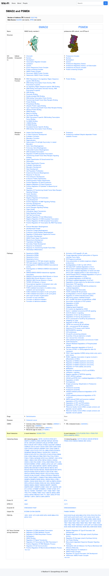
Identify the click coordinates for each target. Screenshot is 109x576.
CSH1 (47, 449)
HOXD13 (27, 462)
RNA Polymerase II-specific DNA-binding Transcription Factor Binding (43, 118)
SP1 (51, 487)
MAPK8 (55, 466)
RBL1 (58, 479)
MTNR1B (95, 439)
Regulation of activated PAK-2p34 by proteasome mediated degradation (81, 287)
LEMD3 (59, 464)
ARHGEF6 (39, 443)
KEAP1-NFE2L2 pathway (74, 376)
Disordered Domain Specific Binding (37, 127)
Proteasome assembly (73, 388)
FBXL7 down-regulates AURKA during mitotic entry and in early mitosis (84, 354)
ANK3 (39, 441)
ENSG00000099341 (70, 508)
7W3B (82, 523)
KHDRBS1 (32, 464)
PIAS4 (57, 473)
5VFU (85, 517)
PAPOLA (27, 473)
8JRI (85, 525)
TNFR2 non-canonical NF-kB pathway (77, 324)
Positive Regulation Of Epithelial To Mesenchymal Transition (41, 187)
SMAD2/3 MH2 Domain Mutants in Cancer (39, 280)
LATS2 (48, 464)
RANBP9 (33, 479)
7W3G (94, 523)
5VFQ (70, 517)
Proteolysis (69, 132)
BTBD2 (45, 445)
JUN (59, 462)
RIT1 (44, 481)
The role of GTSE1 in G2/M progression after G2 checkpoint (81, 350)
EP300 (54, 454)
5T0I (95, 515)
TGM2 (49, 491)
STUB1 (54, 489)
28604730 (48, 428)
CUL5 (32, 450)
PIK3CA (26, 475)
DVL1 (49, 452)
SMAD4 (32, 485)
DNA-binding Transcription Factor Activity (39, 98)
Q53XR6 (37, 511)
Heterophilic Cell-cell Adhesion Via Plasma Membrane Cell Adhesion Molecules (84, 547)
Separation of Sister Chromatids (76, 290)
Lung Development (32, 200)
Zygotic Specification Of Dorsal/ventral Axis (39, 159)
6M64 (53, 515)
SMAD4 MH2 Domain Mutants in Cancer (38, 278)
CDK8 (55, 447)
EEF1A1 (36, 454)
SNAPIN (27, 487)
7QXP (74, 521)
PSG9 (30, 477)
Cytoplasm (29, 64)
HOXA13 (49, 460)
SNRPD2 (71, 435)
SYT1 (58, 489)
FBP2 (44, 456)
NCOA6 (36, 470)
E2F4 (32, 454)
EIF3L (45, 454)
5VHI (65, 519)
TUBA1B (48, 493)
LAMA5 (43, 464)
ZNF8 (42, 496)
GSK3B (89, 439)
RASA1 (43, 479)
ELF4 (78, 433)
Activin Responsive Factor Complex (37, 67)
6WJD (99, 519)
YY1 (45, 495)
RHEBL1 (27, 481)
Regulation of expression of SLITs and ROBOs (80, 370)
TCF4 (43, 433)
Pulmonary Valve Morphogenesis (36, 148)
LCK (52, 464)
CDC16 (33, 447)
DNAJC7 (39, 452)
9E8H (73, 527)
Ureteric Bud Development (34, 132)
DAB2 (47, 450)
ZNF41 (33, 496)
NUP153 (37, 472)
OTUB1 (51, 472)
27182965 (46, 430)
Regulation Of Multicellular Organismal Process (40, 234)
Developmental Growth (33, 228)
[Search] (105, 3)
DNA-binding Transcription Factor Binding (39, 129)
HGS (35, 460)
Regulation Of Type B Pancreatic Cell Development (82, 553)
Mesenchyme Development (34, 240)
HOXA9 (55, 460)
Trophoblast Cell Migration (34, 242)
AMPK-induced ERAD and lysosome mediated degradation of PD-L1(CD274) (80, 400)
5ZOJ (45, 515)
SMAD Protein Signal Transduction (37, 238)
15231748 (34, 17)
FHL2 (48, 456)
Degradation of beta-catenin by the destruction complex (83, 282)
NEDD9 (47, 470)
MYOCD (26, 470)
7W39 (73, 523)
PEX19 (48, 473)
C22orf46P (51, 445)
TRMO (39, 493)
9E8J (80, 527)
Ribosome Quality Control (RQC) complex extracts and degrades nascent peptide (83, 408)
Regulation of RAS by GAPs (74, 322)
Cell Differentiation (31, 196)
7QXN (70, 521)
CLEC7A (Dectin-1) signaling (75, 313)
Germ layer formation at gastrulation (37, 296)
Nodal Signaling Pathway (34, 213)
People (25, 3)
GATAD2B (37, 458)
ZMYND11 (27, 496)
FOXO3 (31, 458)
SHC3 (71, 441)
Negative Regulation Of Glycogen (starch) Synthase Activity (82, 535)
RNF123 (48, 481)
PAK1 (56, 472)
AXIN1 (56, 443)
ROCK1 (59, 481)
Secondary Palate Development (36, 244)
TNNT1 (54, 491)
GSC (56, 458)
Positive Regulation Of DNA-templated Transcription (42, 221)
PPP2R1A (49, 475)
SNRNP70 (37, 487)
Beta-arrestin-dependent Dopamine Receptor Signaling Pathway (82, 543)
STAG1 (30, 489)
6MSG (82, 519)
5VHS (69, 519)
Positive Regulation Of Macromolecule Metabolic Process (44, 548)
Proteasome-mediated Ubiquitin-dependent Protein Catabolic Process (81, 135)
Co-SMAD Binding (31, 121)
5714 (65, 500)
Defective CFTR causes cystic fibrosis (78, 328)
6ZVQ (26, 517)
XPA (41, 495)
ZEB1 (48, 495)
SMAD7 (37, 485)
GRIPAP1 (51, 458)
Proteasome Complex (72, 56)
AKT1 (55, 439)
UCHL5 (26, 495)
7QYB (99, 521)
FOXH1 (26, 458)
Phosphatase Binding (32, 104)
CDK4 (51, 447)
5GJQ (66, 515)
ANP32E (49, 441)
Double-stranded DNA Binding (35, 96)
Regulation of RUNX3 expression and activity (80, 365)
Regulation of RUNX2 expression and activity (80, 361)
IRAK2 (52, 462)
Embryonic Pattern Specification (36, 179)
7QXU (78, 521)
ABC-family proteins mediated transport (78, 297)
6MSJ (90, 519)
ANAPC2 (34, 441)
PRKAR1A (56, 475)
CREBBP (42, 449)
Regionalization (31, 140)
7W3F (90, 523)
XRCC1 (77, 435)
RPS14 (26, 483)
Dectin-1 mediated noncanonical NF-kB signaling (81, 311)
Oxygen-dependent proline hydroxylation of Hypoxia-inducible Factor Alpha (82, 256)
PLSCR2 (82, 433)
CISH (26, 449)
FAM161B (35, 456)
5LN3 (77, 515)
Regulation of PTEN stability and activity (78, 367)
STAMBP (36, 489)
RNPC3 (54, 481)
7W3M (78, 525)
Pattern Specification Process (35, 163)
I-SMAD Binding (31, 123)
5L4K (73, 515)
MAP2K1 (39, 466)
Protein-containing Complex (34, 69)
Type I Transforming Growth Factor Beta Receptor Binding (44, 108)
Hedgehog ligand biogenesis (74, 307)
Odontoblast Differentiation (34, 250)
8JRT (89, 525)
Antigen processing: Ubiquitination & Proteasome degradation (81, 385)
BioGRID (19, 20)
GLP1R (79, 439)
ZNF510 (38, 496)
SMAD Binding (30, 111)
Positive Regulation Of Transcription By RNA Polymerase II (44, 224)
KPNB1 (38, 464)
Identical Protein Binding (33, 110)
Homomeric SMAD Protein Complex (37, 73)
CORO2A (36, 449)
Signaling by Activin (32, 257)
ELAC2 (49, 454)
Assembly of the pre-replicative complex (78, 336)
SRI (60, 487)
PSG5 (92, 433)
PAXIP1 (42, 473)
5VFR (74, 517)
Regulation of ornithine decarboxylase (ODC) (79, 296)
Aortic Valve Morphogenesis (35, 146)
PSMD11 (35, 477)
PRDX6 (66, 441)
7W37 (66, 523)
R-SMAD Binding (31, 125)
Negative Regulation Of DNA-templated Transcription (42, 219)
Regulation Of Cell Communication (36, 546)
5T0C (84, 515)
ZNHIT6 (47, 496)
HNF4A (44, 460)
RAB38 (55, 477)
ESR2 (30, 456)
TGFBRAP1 (39, 491)
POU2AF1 (37, 475)
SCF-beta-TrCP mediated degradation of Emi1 (80, 267)
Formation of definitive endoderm (36, 299)
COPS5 (30, 449)
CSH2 (51, 449)
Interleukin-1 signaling (72, 372)
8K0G (96, 525)
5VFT (81, 517)
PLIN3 (32, 475)
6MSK (95, 519)
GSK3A (84, 439)
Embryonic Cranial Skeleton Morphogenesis (39, 232)
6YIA (57, 515)
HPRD (32, 20)
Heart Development (32, 169)
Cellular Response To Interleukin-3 (76, 550)
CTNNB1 (27, 450)
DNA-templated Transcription (35, 152)
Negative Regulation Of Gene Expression (39, 184)
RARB (38, 479)
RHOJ (41, 481)
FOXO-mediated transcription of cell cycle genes (41, 292)
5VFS (78, 517)
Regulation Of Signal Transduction (36, 540)
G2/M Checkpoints (71, 342)
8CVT (82, 525)
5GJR (70, 515)
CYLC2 (36, 450)
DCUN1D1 (57, 450)
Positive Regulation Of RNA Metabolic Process (40, 544)
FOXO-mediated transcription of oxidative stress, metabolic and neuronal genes (41, 289)
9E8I (77, 527)
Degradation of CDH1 (72, 380)
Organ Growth (30, 209)
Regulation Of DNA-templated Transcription (39, 154)
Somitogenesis (70, 382)
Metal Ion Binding (31, 113)
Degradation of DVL (72, 305)
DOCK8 (45, 452)
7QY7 (91, 521)
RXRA (42, 483)
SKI (45, 483)
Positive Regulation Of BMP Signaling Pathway (40, 202)
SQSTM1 (56, 487)
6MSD (78, 519)
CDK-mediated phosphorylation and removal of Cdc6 (82, 340)
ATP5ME (50, 443)
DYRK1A (27, 454)
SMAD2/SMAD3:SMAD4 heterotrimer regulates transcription (40, 273)
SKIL (48, 483)
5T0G (88, 515)
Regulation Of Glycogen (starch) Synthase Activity (81, 538)
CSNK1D (56, 449)
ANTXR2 (55, 441)
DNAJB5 (34, 452)
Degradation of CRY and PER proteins (77, 403)
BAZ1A (26, 445)
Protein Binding (31, 102)
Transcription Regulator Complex (36, 62)
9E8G (70, 527)
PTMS (46, 477)
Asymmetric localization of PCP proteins (78, 301)
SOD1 (47, 487)
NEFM (52, 470)
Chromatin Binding (32, 94)
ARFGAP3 (32, 443)
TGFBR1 (32, 491)
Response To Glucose (33, 175)
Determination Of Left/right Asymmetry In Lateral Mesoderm (41, 143)
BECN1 (31, 445)
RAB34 (50, 477)
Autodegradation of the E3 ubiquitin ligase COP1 (81, 294)
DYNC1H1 (55, 452)
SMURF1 (48, 485)
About (19, 3)
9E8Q (100, 527)
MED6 (42, 468)
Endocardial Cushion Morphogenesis (37, 150)
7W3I (65, 525)
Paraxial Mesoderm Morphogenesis (37, 227)
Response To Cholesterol (34, 246)
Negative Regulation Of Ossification (37, 198)
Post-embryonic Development (35, 177)
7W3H (98, 523)
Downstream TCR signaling (74, 284)
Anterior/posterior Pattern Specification (38, 180)
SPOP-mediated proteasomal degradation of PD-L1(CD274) (81, 396)
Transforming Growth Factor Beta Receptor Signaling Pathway (42, 156)
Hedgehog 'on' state (72, 320)
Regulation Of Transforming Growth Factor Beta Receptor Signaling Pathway (44, 191)
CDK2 (47, 447)
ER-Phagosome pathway (73, 259)
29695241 (57, 424)
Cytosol (28, 66)
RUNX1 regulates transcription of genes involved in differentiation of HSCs (81, 358)
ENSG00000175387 (30, 508)
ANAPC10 (27, 441)
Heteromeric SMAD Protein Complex (37, 75)
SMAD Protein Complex (33, 71)
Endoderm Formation (32, 136)
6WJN (66, 521)
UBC (84, 441)
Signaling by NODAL (32, 253)
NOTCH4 (27, 472)
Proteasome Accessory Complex (76, 67)
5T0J (99, 515)
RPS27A (31, 483)
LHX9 (26, 466)
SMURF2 (54, 485)
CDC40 (42, 447)
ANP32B (43, 441)
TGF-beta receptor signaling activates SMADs (40, 263)
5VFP (66, 517)
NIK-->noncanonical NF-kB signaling (77, 326)
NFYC (60, 470)
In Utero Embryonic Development (36, 134)
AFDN (51, 439)
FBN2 (40, 456)
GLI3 (46, 458)
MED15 (37, 468)
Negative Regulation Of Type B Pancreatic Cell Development (80, 531)
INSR (48, 462)
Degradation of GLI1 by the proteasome (78, 315)
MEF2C (52, 468)
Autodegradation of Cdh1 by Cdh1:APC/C (78, 265)
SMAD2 (43, 27)
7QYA (95, 521)
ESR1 (26, 456)
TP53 (26, 493)
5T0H (92, 515)
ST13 (26, 489)
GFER (43, 458)
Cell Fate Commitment (33, 215)
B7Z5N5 (26, 511)
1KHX (30, 515)
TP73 (29, 493)
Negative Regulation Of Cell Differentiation (39, 217)
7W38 (70, 523)
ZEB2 (52, 495)
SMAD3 (26, 485)
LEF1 (55, 464)
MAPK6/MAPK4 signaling (74, 330)
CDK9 (59, 447)
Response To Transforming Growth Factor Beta (40, 248)
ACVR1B (46, 439)
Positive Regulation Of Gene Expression (38, 182)
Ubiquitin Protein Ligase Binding (36, 106)
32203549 (84, 424)
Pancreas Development (33, 203)
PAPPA (32, 473)
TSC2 (43, 493)
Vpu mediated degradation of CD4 (76, 276)
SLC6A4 (39, 433)
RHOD (36, 481)
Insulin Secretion (31, 194)
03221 (26, 504)
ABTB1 (40, 439)
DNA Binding (30, 92)
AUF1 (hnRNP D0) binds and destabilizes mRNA (81, 299)
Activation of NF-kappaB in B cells (76, 253)
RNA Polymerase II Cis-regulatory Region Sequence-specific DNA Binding (42, 80)
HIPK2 (40, 460)
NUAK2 (32, 472)
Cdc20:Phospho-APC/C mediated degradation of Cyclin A (83, 274)
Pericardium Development (34, 236)
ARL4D (45, 443)
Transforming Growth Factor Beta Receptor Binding (42, 100)
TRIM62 (34, 493)
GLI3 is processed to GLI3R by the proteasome (80, 319)
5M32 (81, 515)
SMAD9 (42, 485)
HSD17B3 (33, 462)
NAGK (32, 470)
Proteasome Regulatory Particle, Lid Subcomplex (81, 66)
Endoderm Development (33, 165)
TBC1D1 (27, 491)
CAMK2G (27, 447)
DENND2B (27, 452)
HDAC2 (31, 460)
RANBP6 (27, 479)
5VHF (93, 517)
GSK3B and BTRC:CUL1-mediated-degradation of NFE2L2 (84, 378)
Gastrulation (30, 161)
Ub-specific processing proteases (36, 286)
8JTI (92, 525)
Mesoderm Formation (32, 138)
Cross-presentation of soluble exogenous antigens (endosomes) (81, 262)
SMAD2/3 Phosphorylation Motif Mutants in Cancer (42, 276)
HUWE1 (39, 462)
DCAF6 (51, 450)
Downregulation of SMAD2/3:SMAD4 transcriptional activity (42, 266)
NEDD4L (42, 470)
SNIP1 (32, 487)
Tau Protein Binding (32, 115)
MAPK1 (44, 466)
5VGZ (89, 517)
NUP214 (43, 472)
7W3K (73, 525)
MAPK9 (26, 468)
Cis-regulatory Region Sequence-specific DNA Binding (43, 87)
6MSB (73, 519)
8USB (100, 525)
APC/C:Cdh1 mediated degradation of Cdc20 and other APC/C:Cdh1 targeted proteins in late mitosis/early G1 (83, 271)
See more (27, 550)
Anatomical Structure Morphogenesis (37, 173)
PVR (96, 433)
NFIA (56, 470)
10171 (66, 504)
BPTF (36, 445)
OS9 (47, 472)
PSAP (26, 477)
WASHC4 (37, 495)
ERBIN (59, 454)
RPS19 (66, 435)
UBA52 (53, 493)
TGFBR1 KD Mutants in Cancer (36, 282)
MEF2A (47, 468)
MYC (56, 468)
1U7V (34, 515)
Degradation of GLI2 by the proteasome (78, 317)
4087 (25, 500)
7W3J (69, 525)
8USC (66, 527)
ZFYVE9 (57, 495)
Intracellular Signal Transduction (36, 211)
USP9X (31, 495)
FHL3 (52, 456)
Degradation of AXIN (72, 303)
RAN (59, 477)
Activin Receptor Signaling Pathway (37, 207)
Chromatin (29, 56)
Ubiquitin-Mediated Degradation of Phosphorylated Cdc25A (81, 344)
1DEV (26, 515)
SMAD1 (57, 483)
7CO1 (30, 517)
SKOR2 (52, 483)
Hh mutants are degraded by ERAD (77, 309)
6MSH (86, 519)
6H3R (49, 515)
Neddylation (69, 368)
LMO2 (34, 466)
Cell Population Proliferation (34, 171)
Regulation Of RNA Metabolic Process (38, 532)
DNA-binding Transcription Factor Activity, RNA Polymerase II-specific (40, 84)
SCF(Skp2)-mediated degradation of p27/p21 (79, 280)
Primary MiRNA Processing (34, 205)
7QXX (87, 521)
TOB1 (58, 491)
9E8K (84, 527)
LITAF (30, 466)
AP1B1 (26, 443)
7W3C (86, 523)
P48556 (66, 511)
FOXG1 (56, 456)
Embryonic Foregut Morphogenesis (37, 230)
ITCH (56, 462)
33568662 (38, 426)
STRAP (49, 489)
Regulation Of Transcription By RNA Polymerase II (41, 542)
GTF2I (60, 458)
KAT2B (26, 464)
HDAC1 (26, 460)
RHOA (32, 481)
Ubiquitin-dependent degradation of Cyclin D (79, 347)
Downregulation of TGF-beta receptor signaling (40, 261)
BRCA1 (40, 445)
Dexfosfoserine (31, 416)
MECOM (32, 468)
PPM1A (43, 475)
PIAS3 (52, 473)
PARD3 (37, 473)
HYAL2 (44, 462)
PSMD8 (83, 27)
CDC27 (37, 447)
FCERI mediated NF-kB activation (76, 292)
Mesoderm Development (33, 167)
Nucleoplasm (30, 60)
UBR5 (58, 493)
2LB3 (37, 515)
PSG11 (88, 433)
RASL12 (53, 479)
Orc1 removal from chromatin (75, 338)
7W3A (78, 523)
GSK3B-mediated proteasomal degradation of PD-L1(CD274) (81, 392)
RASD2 (48, 479)
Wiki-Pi (5, 3)
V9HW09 (72, 511)
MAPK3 (50, 466)
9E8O (96, 527)
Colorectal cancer (31, 420)
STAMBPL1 (42, 489)
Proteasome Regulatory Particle (76, 64)
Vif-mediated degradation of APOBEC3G (78, 278)
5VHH (97, 517)
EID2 (41, 454)
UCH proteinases (71, 332)
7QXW (83, 521)
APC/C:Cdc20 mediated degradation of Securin (80, 269)
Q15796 (32, 511)
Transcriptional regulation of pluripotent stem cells (41, 284)
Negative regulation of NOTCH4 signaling (78, 374)
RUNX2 (37, 483)
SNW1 (43, 487)
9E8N (92, 527)
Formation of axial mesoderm (35, 297)
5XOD (42, 515)
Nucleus (28, 58)
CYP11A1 (42, 450)
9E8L (88, 527)
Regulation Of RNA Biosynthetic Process (39, 534)
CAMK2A (58, 445)
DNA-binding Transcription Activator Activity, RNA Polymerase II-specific (41, 89)
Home (14, 3)
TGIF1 (45, 491)
